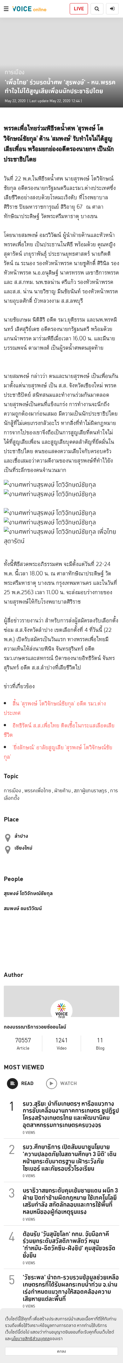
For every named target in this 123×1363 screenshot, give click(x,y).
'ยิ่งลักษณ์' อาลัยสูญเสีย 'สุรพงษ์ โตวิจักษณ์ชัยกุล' (58, 752)
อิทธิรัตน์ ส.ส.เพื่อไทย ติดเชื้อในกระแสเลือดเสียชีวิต (59, 730)
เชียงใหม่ (23, 848)
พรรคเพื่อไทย (38, 790)
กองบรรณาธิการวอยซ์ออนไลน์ (35, 1027)
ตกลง (61, 1351)
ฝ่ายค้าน (63, 790)
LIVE (79, 9)
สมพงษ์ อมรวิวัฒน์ (23, 908)
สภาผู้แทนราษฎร (91, 790)
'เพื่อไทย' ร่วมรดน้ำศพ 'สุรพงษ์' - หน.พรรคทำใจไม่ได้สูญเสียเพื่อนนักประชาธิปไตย (60, 86)
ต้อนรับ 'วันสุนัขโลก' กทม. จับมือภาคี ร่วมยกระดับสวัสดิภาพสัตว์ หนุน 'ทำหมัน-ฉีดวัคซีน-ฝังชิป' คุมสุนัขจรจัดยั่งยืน (69, 1244)
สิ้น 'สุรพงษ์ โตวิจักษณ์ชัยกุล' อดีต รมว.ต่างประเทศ (55, 708)
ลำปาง (21, 836)
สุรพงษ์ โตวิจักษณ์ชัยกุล (28, 893)
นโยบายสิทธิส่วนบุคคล (30, 1338)
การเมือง (14, 71)
